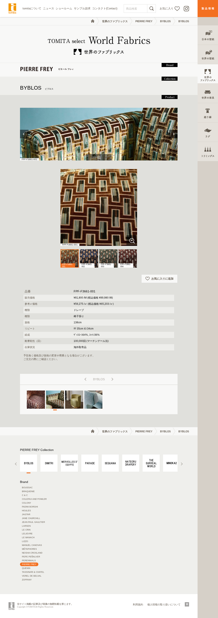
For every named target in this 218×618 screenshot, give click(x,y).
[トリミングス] (208, 151)
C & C (25, 495)
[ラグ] (208, 132)
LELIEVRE (27, 533)
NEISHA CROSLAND (32, 553)
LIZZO (25, 541)
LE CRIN (26, 530)
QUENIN (26, 568)
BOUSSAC (27, 487)
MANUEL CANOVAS (32, 545)
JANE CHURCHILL (31, 518)
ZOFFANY (27, 580)
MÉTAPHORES (29, 549)
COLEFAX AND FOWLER (34, 499)
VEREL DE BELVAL (32, 576)
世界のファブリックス (115, 21)
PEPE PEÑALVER (31, 556)
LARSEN (26, 526)
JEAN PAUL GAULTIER (33, 522)
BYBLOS (165, 21)
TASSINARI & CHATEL (33, 572)
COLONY (26, 503)
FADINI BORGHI (30, 507)
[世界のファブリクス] (208, 74)
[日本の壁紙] (208, 35)
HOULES (26, 510)
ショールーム (64, 8)
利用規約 (138, 604)
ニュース (48, 8)
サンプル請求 (82, 8)
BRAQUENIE (28, 491)
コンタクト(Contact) (104, 8)
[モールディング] (208, 112)
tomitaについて (32, 8)
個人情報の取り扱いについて (164, 604)
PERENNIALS (29, 560)
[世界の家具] (208, 93)
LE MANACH (28, 537)
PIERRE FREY (143, 21)
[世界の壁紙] (208, 54)
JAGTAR (26, 514)
